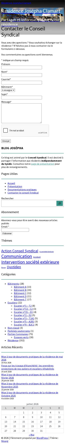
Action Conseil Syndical (19, 250)
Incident (37, 257)
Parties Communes (18, 334)
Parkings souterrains (19, 330)
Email (5, 226)
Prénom (5, 64)
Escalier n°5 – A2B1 (24, 321)
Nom (4, 71)
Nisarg (4, 441)
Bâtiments (13, 283)
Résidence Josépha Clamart (16, 2)
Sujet (4, 94)
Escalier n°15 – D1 (23, 312)
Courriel (6, 79)
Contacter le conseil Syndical (23, 192)
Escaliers (12, 302)
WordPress (42, 437)
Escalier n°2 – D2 (23, 315)
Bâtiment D (20, 296)
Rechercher (7, 198)
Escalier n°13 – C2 (23, 308)
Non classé (13, 327)
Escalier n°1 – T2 (23, 305)
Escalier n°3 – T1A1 (24, 318)
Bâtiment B (20, 290)
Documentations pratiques (22, 189)
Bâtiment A (20, 286)
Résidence (13, 340)
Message (6, 101)
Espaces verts (21, 337)
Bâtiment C (20, 293)
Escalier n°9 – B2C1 (24, 324)
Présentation (15, 186)
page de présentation (42, 163)
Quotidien (14, 267)
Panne (3, 267)
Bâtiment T (20, 299)
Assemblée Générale (46, 252)
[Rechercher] (59, 203)
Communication (16, 256)
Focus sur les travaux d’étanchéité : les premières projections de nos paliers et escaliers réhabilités (27, 367)
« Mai (31, 434)
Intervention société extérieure (30, 262)
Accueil (11, 183)
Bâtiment (7, 86)
